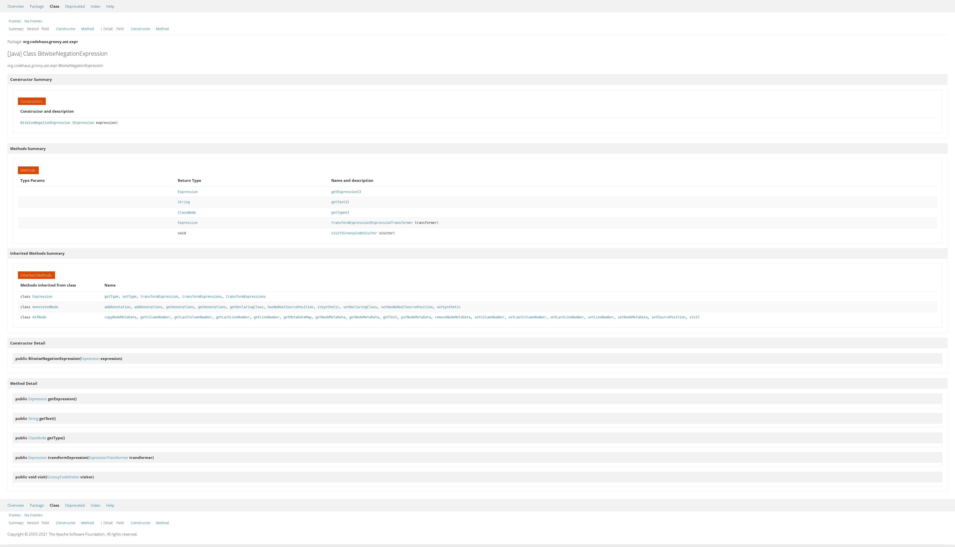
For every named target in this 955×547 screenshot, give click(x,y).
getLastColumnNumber (193, 317)
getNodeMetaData (330, 317)
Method (87, 28)
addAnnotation (117, 307)
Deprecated (75, 6)
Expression (84, 123)
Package (37, 6)
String (184, 202)
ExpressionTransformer (392, 223)
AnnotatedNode (45, 307)
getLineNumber (267, 317)
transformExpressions (202, 296)
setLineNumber (601, 317)
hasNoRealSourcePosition (290, 307)
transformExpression (350, 223)
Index (95, 6)
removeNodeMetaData (453, 317)
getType (338, 212)
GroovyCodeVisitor (360, 233)
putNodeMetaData (416, 317)
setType (129, 296)
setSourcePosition (668, 317)
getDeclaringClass (247, 307)
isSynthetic (328, 307)
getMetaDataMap (297, 317)
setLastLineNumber (567, 317)
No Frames (33, 21)
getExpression (344, 192)
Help (110, 6)
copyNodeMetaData (120, 317)
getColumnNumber (155, 317)
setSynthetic (449, 307)
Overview (15, 6)
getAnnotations (180, 307)
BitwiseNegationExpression (45, 123)
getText (338, 202)
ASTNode (39, 317)
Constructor (66, 28)
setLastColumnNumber (527, 317)
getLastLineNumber (233, 317)
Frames (15, 21)
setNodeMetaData (633, 317)
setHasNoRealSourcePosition (407, 307)
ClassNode (187, 212)
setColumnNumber (489, 317)
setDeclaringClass (360, 307)
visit (336, 233)
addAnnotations (148, 307)
